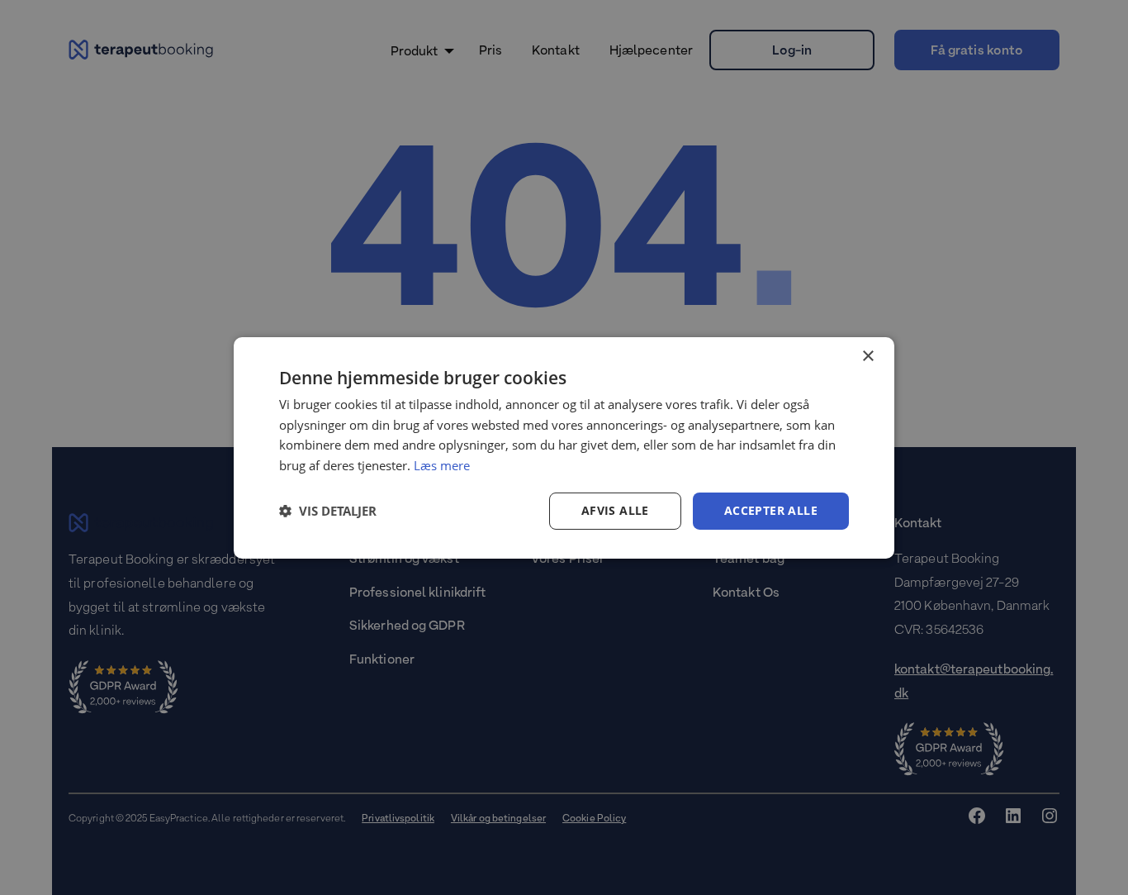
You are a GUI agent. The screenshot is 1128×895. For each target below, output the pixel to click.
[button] (328, 511)
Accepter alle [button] (771, 510)
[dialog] (564, 447)
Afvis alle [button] (615, 510)
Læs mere (442, 465)
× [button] (867, 356)
